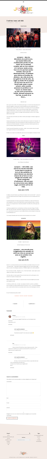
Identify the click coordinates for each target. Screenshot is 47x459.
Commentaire (9, 381)
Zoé (8, 444)
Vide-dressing (38, 441)
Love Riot (35, 457)
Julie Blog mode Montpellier (8, 436)
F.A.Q (39, 438)
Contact (38, 436)
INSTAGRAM (30, 295)
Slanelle (8, 441)
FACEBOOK (17, 295)
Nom (8, 398)
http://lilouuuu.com (12, 322)
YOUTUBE (25, 295)
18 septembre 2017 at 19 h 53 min (20, 358)
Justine (8, 438)
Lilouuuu (14, 315)
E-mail (8, 402)
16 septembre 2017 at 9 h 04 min (18, 316)
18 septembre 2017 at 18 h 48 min (20, 330)
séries (16, 22)
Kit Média (39, 439)
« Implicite (15, 303)
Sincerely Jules (8, 439)
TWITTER (21, 295)
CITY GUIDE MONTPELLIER (38, 435)
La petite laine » (32, 303)
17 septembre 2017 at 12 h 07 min (19, 344)
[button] (23, 1)
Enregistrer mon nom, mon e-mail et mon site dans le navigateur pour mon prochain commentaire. (21, 414)
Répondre (10, 324)
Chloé (8, 435)
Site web (8, 407)
